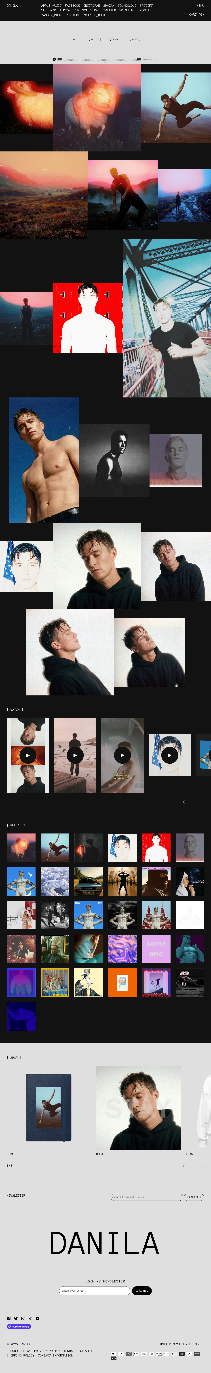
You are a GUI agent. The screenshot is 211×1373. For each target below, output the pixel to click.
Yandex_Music (52, 15)
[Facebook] (9, 1319)
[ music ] (95, 39)
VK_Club (144, 10)
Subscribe (194, 1197)
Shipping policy (21, 1355)
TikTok (65, 10)
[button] (187, 802)
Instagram (91, 5)
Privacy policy (47, 1351)
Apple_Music (51, 5)
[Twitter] (16, 1319)
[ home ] (135, 39)
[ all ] (75, 39)
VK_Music (127, 10)
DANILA (25, 1344)
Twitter (109, 10)
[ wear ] (115, 39)
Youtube (73, 15)
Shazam (109, 5)
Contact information (55, 1355)
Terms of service (78, 1351)
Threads (80, 10)
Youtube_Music (95, 15)
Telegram (48, 10)
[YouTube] (38, 1318)
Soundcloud (127, 5)
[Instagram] (23, 1319)
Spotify (146, 5)
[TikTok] (30, 1319)
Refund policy (19, 1351)
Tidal (95, 10)
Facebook (72, 5)
